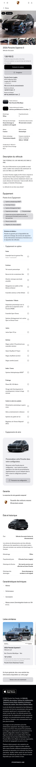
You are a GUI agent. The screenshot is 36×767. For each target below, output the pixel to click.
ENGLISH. (25, 698)
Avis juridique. (13, 700)
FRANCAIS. (6, 700)
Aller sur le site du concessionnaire (14, 85)
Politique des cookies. (9, 704)
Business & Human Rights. (10, 702)
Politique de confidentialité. (25, 700)
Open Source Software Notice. (24, 704)
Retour (7, 8)
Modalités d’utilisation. (24, 702)
